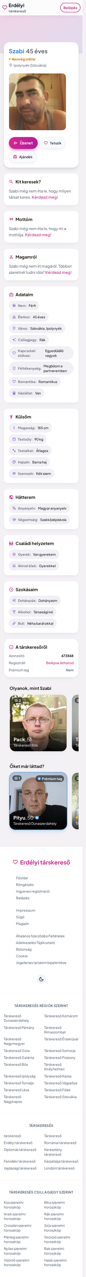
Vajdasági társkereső (20, 1168)
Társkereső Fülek (57, 1090)
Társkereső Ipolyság (19, 1076)
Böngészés (25, 884)
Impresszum (25, 910)
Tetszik (52, 143)
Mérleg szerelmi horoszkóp (16, 1239)
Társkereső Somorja (59, 1050)
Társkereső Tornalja (19, 1083)
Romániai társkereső (60, 1142)
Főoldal (22, 878)
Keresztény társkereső (53, 1151)
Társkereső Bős (16, 1064)
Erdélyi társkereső (18, 1142)
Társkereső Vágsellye (60, 1083)
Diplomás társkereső (20, 1149)
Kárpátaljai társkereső (61, 1161)
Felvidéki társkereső (20, 1161)
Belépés (70, 7)
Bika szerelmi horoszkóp (54, 1204)
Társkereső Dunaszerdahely (16, 1018)
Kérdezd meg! (45, 197)
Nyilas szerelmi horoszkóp (15, 1250)
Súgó (20, 917)
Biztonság (24, 949)
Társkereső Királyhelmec (54, 1066)
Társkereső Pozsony (59, 1057)
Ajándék (22, 156)
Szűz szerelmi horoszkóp (54, 1227)
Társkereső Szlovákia (60, 1097)
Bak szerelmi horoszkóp (54, 1250)
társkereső (12, 1136)
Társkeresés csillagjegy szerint (41, 1192)
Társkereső (53, 1136)
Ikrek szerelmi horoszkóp (15, 1216)
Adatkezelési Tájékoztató (35, 942)
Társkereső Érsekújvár (61, 1039)
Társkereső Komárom (61, 1016)
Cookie (22, 956)
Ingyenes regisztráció (33, 891)
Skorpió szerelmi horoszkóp (57, 1239)
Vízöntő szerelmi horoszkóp (16, 1262)
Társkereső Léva (16, 1090)
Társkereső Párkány (19, 1027)
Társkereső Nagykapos (13, 1099)
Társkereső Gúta (17, 1050)
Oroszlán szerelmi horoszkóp (17, 1227)
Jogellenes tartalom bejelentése (41, 962)
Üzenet (23, 143)
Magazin (22, 923)
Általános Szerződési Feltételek (40, 936)
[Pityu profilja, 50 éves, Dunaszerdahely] (38, 801)
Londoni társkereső (59, 1168)
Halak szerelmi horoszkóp (55, 1262)
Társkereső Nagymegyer (14, 1041)
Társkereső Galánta (19, 1057)
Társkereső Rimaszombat (55, 1029)
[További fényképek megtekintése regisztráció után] (37, 101)
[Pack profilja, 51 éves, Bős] (38, 723)
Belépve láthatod (60, 663)
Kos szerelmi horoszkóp (13, 1204)
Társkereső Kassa (57, 1076)
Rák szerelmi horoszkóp (54, 1216)
